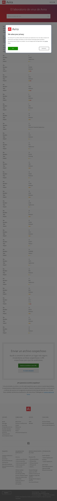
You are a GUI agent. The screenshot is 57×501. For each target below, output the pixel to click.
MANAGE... (44, 48)
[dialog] (28, 39)
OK (13, 48)
